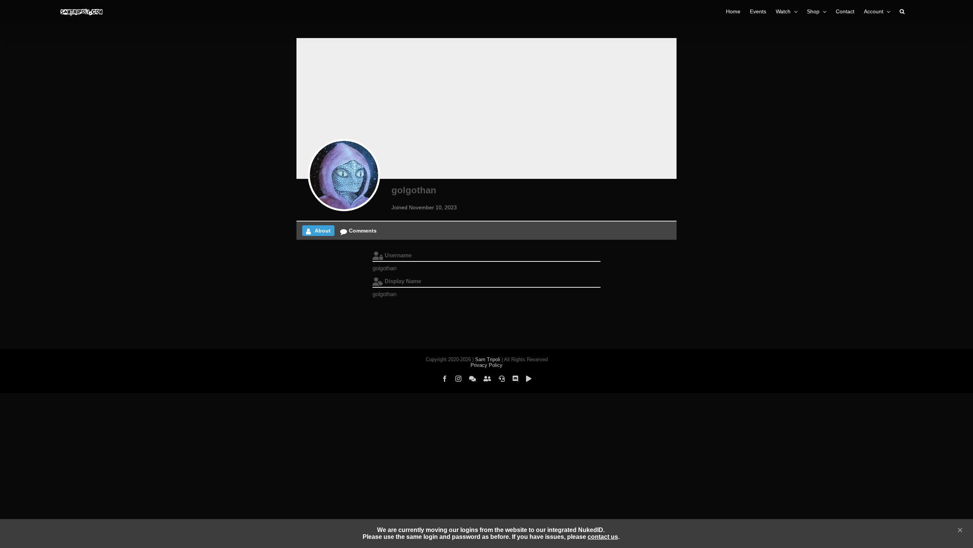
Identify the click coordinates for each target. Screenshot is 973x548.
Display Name (403, 281)
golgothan (413, 190)
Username (398, 255)
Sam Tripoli (487, 359)
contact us (603, 537)
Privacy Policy (486, 365)
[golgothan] (344, 175)
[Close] (960, 530)
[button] (902, 11)
